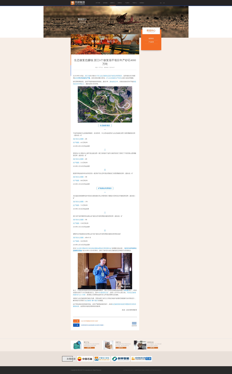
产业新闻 (151, 42)
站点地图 (142, 370)
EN (160, 3)
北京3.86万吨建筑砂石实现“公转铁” (89, 321)
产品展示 (127, 2)
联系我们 (142, 2)
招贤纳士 (120, 2)
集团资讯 (151, 38)
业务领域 (105, 2)
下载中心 (134, 2)
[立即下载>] (89, 348)
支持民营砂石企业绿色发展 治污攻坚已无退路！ (92, 325)
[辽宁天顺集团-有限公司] (78, 5)
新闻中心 (112, 2)
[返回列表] (134, 326)
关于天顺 (98, 2)
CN (164, 3)
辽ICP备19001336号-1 (128, 370)
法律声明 (137, 370)
